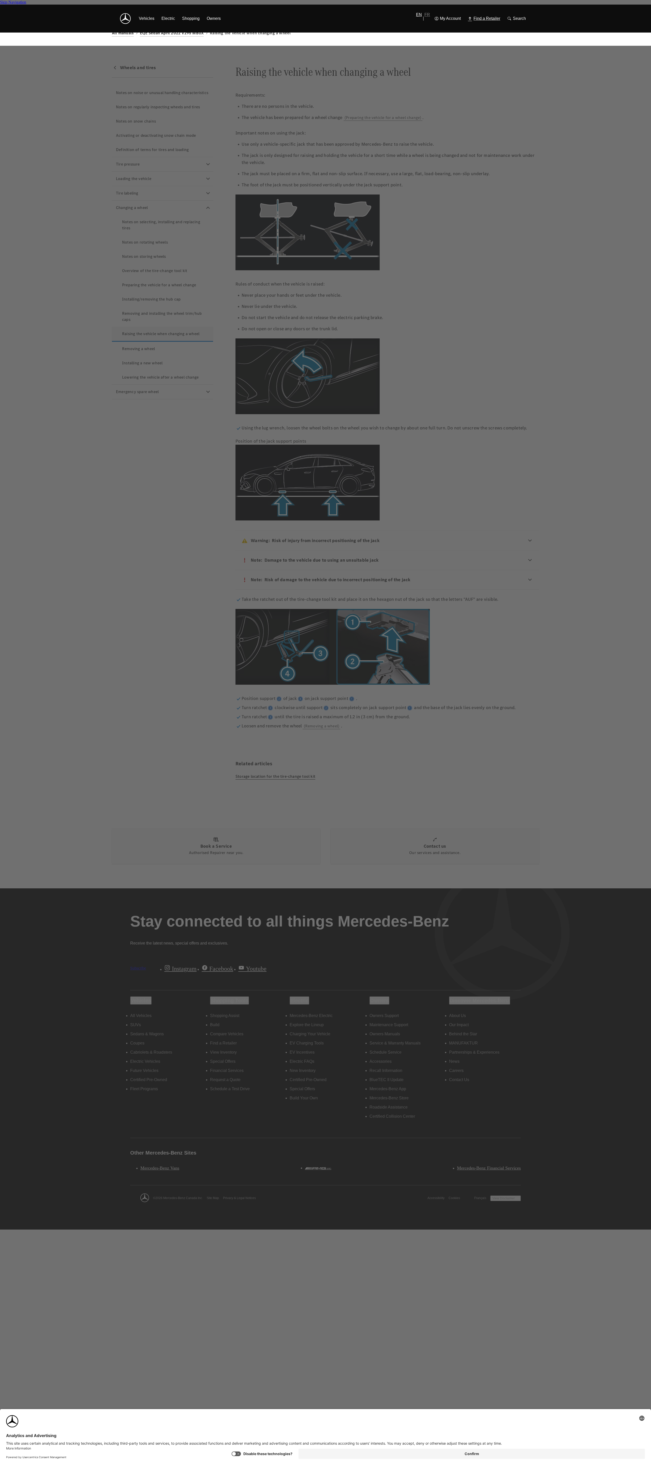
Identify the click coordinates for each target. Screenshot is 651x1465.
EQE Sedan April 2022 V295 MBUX (172, 33)
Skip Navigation (13, 2)
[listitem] (146, 18)
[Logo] (125, 18)
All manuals (123, 33)
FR (427, 14)
